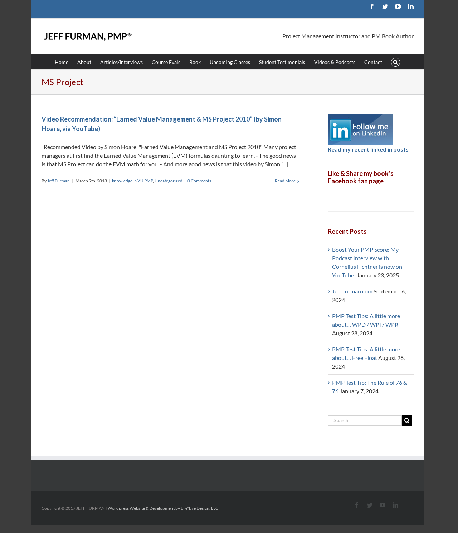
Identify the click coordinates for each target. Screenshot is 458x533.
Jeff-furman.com (352, 291)
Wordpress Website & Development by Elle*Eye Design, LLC (163, 508)
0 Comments (199, 180)
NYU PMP (143, 180)
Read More (285, 180)
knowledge (122, 180)
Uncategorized (168, 180)
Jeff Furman (58, 180)
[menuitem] (66, 61)
